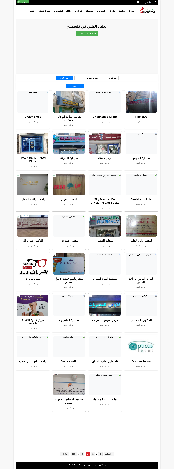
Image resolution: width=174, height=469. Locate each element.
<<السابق (109, 454)
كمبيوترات (101, 11)
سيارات (131, 11)
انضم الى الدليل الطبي (87, 33)
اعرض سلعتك (23, 2)
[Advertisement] (85, 53)
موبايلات (122, 11)
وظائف (68, 11)
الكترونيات (90, 11)
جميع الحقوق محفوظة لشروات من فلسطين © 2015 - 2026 (87, 465)
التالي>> (64, 454)
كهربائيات (78, 11)
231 (73, 454)
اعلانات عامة (58, 11)
